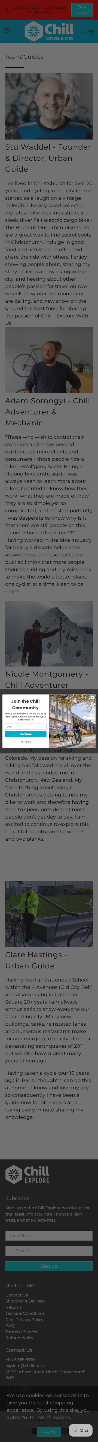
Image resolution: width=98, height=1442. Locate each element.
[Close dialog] (92, 697)
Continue (26, 733)
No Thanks (26, 741)
